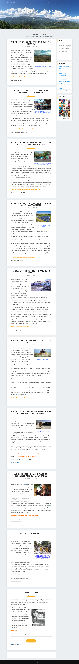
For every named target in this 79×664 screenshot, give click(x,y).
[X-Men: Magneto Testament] (69, 101)
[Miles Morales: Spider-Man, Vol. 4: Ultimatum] (66, 111)
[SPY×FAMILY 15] (62, 108)
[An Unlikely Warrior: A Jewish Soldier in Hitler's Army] (66, 115)
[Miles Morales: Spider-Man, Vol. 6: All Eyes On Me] (64, 108)
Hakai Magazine (62, 70)
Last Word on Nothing (63, 79)
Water (43, 2)
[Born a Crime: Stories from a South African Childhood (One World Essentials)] (64, 111)
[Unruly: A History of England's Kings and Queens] (66, 100)
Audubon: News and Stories (64, 66)
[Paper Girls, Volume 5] (64, 101)
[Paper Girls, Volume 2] (69, 104)
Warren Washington (17, 510)
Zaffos (28, 46)
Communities (37, 2)
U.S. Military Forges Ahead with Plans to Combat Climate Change (31, 412)
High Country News (62, 73)
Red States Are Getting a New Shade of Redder (31, 341)
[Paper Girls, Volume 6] (62, 101)
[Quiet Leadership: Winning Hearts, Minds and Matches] (60, 100)
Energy (48, 2)
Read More (32, 640)
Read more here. (62, 56)
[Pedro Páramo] (66, 108)
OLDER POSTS (43, 655)
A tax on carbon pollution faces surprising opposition (31, 92)
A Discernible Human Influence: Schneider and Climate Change (31, 475)
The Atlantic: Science (63, 83)
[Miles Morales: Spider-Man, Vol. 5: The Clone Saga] (69, 108)
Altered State (31, 592)
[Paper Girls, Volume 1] (60, 108)
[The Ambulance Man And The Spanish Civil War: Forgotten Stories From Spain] (62, 111)
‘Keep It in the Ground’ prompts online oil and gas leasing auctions (31, 143)
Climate (53, 2)
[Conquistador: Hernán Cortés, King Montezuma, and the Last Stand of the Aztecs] (69, 111)
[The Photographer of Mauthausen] (60, 111)
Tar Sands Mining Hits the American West (31, 272)
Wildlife (65, 2)
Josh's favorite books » (67, 118)
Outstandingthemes (47, 662)
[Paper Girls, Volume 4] (62, 104)
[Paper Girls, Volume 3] (64, 104)
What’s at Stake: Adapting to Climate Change (31, 43)
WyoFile (60, 88)
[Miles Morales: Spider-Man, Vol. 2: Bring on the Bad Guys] (69, 115)
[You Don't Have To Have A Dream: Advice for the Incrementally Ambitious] (60, 104)
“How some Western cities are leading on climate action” (23, 257)
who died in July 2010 (23, 484)
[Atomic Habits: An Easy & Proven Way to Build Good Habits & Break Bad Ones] (66, 104)
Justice (70, 2)
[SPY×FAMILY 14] (64, 115)
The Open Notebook (63, 86)
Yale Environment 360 (63, 90)
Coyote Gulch (61, 68)
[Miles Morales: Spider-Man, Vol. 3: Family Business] (60, 115)
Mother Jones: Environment (64, 81)
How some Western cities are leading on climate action (31, 204)
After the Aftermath (31, 533)
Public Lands (59, 2)
